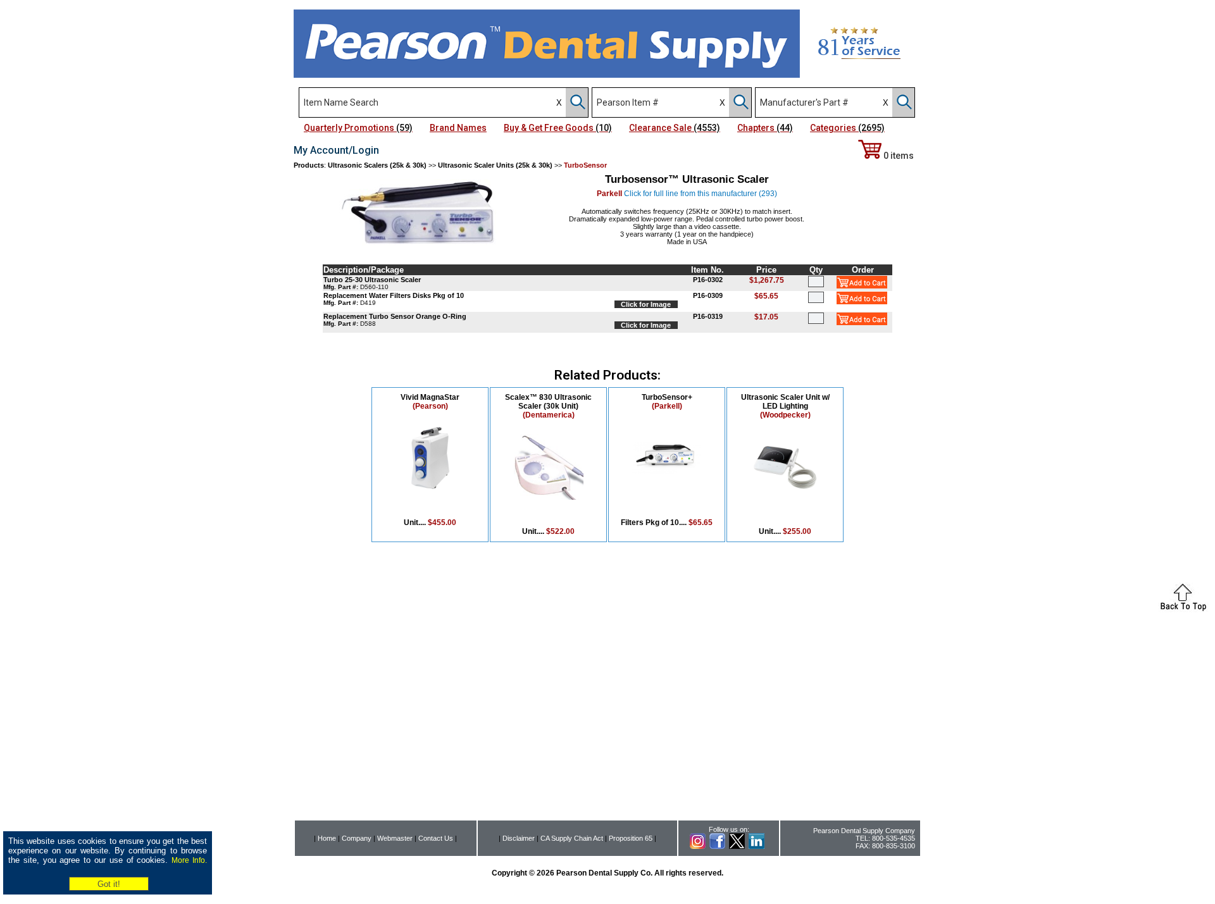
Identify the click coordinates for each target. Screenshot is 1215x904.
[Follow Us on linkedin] (756, 846)
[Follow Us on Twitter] (737, 846)
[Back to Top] (1183, 609)
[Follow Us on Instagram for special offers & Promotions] (698, 846)
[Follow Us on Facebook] (717, 846)
